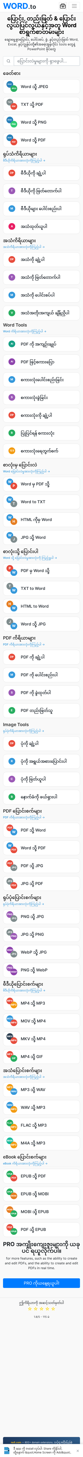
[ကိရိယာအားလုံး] (63, 6)
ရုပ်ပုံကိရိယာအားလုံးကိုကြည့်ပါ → (23, 731)
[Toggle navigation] (74, 6)
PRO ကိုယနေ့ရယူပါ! (41, 1283)
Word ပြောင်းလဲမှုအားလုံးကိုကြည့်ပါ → (26, 471)
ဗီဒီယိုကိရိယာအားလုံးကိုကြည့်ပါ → (24, 160)
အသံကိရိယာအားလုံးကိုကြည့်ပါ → (24, 247)
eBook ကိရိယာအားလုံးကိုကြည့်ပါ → (25, 1163)
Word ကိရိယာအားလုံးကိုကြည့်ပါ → (24, 331)
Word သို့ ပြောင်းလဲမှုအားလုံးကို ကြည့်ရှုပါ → (30, 557)
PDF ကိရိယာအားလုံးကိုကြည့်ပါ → (24, 644)
